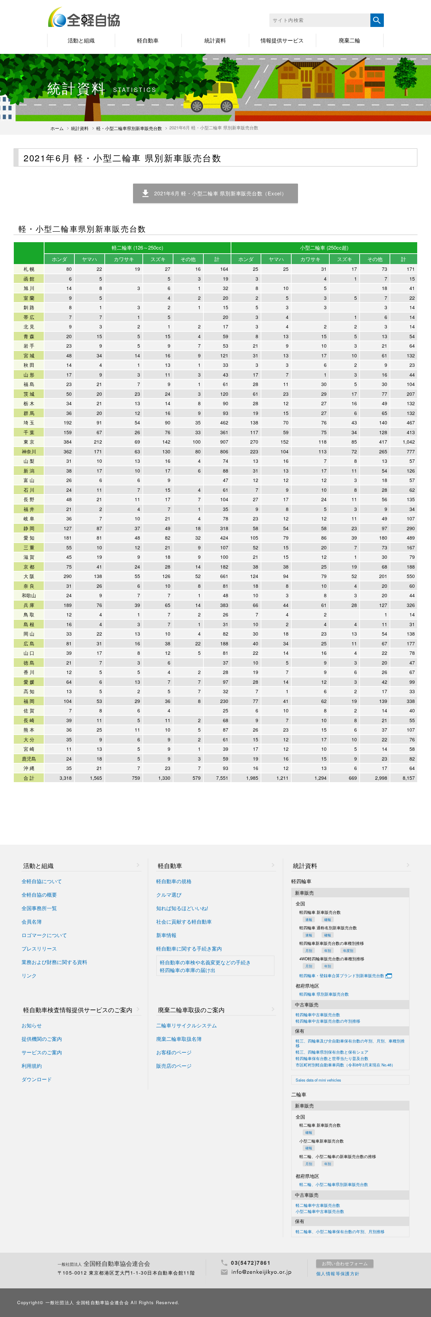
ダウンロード (37, 1079)
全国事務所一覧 (39, 908)
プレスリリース (39, 948)
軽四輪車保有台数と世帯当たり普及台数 (332, 1058)
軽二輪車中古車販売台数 (318, 1205)
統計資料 (215, 40)
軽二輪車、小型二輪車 (340, 1231)
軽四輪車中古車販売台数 (318, 1015)
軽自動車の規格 (174, 881)
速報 (308, 919)
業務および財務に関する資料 (54, 962)
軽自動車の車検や (205, 962)
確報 (327, 919)
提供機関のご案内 (42, 1039)
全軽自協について (42, 881)
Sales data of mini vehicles (318, 1080)
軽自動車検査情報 (77, 1009)
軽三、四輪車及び (350, 1043)
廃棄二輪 (349, 40)
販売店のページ (174, 1066)
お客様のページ (174, 1052)
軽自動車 (148, 40)
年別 (327, 950)
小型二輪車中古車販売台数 (320, 1211)
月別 (308, 950)
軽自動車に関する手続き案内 (189, 948)
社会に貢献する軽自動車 (184, 922)
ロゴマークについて (44, 935)
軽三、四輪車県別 (332, 1052)
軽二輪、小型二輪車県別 (333, 1184)
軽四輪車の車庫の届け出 (188, 970)
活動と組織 (81, 40)
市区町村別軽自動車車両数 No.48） (345, 1065)
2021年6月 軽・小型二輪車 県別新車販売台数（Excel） (220, 193)
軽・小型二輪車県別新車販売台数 (129, 128)
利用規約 (32, 1066)
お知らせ (32, 1025)
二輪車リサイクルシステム (186, 1025)
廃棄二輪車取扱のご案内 (191, 1009)
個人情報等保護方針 (338, 1274)
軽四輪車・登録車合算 (341, 975)
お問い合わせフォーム (345, 1263)
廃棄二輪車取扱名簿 (179, 1039)
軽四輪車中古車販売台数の (328, 1021)
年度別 (348, 950)
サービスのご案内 (42, 1052)
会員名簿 (32, 922)
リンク (29, 975)
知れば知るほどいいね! (182, 908)
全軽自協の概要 (39, 895)
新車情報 (166, 935)
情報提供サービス (282, 40)
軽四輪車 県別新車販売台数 (324, 994)
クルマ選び (168, 895)
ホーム (57, 128)
